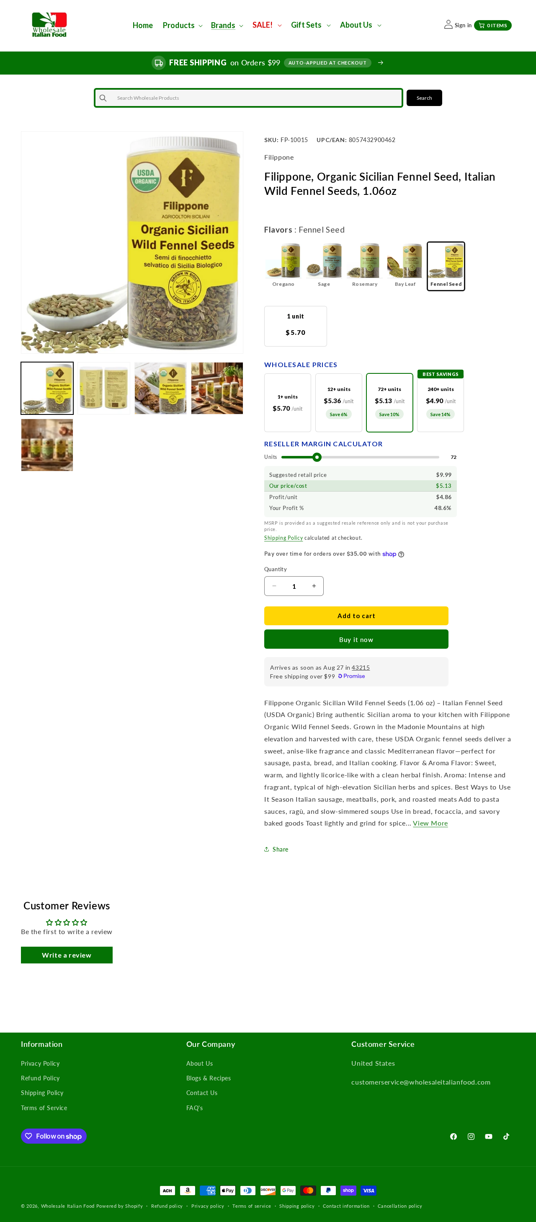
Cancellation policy (400, 1206)
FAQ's (194, 1107)
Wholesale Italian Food (68, 1206)
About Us (199, 1063)
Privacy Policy (40, 1063)
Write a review (66, 955)
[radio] (283, 266)
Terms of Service (44, 1107)
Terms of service (251, 1206)
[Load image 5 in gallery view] (47, 445)
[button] (182, 25)
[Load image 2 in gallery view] (103, 388)
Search (424, 98)
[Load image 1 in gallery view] (47, 388)
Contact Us (202, 1092)
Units (270, 457)
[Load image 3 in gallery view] (160, 388)
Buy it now (356, 639)
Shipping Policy (283, 538)
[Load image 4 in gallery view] (217, 388)
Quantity (275, 569)
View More (430, 823)
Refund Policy (40, 1078)
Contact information (346, 1206)
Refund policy (167, 1206)
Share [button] (281, 849)
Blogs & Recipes (208, 1078)
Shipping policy (297, 1206)
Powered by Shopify (119, 1206)
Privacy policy (207, 1206)
